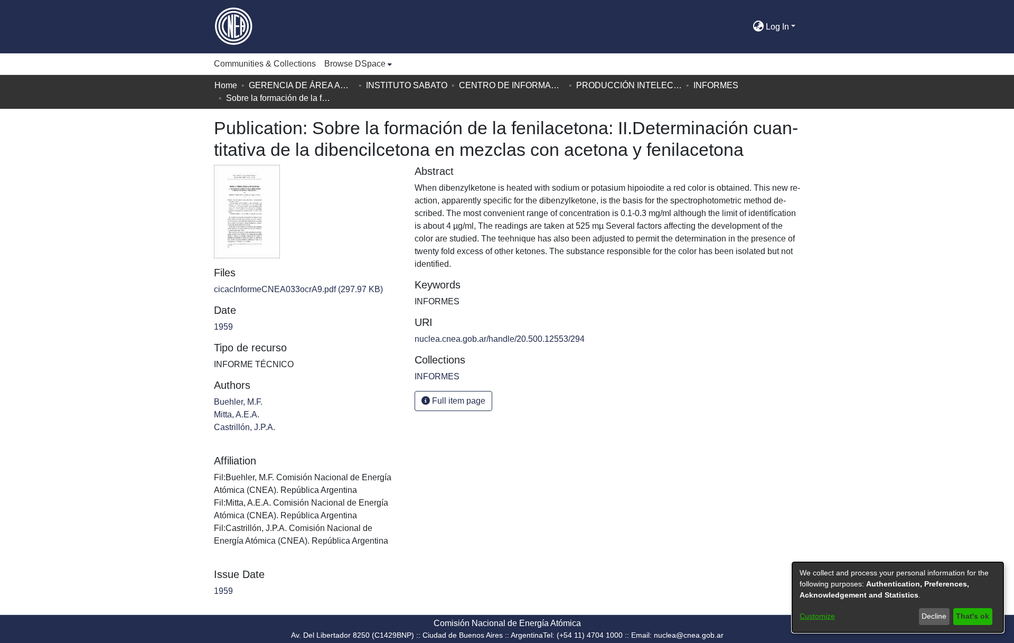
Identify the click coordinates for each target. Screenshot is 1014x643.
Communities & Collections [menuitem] (265, 63)
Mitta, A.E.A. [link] (236, 414)
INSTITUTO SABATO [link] (406, 85)
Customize (817, 616)
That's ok (972, 616)
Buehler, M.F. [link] (238, 401)
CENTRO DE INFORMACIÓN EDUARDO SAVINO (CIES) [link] (512, 85)
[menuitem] (358, 63)
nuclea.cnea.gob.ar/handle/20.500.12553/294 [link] (500, 338)
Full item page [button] (457, 400)
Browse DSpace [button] (355, 63)
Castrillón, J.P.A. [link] (244, 427)
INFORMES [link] (715, 85)
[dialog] (897, 597)
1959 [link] (223, 326)
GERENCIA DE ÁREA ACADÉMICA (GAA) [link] (301, 85)
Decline (934, 616)
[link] (298, 289)
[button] (744, 27)
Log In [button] (778, 26)
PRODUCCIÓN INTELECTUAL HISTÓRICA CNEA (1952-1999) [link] (629, 85)
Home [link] (225, 85)
